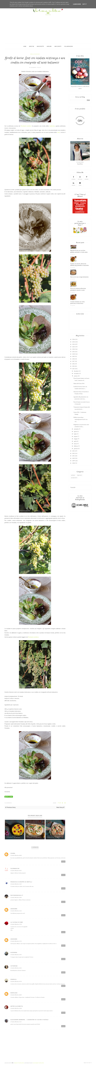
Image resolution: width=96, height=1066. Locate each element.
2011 (73, 456)
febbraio (76, 446)
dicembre (76, 371)
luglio (75, 434)
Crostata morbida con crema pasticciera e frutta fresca (77, 302)
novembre (76, 373)
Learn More (77, 4)
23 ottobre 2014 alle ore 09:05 (16, 855)
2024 (73, 344)
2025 (73, 342)
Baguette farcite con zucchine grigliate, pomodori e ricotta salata (79, 251)
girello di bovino (35, 54)
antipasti (73, 475)
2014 (73, 369)
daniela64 (13, 993)
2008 (73, 463)
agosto (75, 431)
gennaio (76, 448)
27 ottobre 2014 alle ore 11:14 (15, 1022)
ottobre (75, 376)
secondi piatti (74, 477)
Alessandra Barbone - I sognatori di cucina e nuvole (29, 1019)
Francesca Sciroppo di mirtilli (21, 882)
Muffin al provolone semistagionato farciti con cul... (80, 419)
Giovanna (13, 952)
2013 (73, 451)
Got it (84, 4)
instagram (80, 179)
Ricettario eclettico (26, 126)
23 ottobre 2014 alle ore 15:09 (15, 897)
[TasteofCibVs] (80, 213)
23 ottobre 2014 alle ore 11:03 (15, 884)
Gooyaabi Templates (38, 1062)
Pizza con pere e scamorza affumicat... (33, 837)
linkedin (73, 185)
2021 (73, 351)
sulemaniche (14, 868)
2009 (73, 461)
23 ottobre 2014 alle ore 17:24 (15, 941)
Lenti (58, 132)
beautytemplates (19, 1062)
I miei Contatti (57, 46)
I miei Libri (49, 46)
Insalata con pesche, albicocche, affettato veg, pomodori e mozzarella (79, 264)
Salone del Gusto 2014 (79, 383)
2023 (73, 347)
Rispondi (63, 861)
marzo (75, 444)
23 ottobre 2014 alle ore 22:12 (15, 968)
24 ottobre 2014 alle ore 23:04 (16, 1008)
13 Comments (8, 802)
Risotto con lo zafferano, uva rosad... (13, 837)
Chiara (12, 853)
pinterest (87, 179)
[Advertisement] (48, 27)
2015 (73, 366)
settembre (76, 429)
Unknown (13, 908)
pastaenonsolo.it (16, 895)
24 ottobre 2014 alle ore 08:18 (15, 995)
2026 (73, 339)
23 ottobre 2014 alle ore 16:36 (15, 911)
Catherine (14, 966)
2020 (73, 354)
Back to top (87, 1062)
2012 (73, 453)
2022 (73, 349)
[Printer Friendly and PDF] (8, 797)
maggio (76, 439)
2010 (73, 458)
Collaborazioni (68, 46)
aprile (75, 441)
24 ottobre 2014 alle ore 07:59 (16, 981)
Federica (13, 979)
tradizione (52, 126)
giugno (75, 436)
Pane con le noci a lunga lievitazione (79, 277)
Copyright (72, 487)
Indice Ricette (40, 46)
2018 (73, 359)
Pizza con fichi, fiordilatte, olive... (53, 837)
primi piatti (79, 475)
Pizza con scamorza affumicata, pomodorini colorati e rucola (78, 289)
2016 (73, 364)
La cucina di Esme (16, 922)
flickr (80, 185)
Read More (80, 164)
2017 (73, 361)
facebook (73, 179)
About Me (31, 46)
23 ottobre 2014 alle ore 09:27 (16, 870)
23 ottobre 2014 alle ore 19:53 (15, 954)
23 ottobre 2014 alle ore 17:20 (15, 924)
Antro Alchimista (16, 1006)
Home (24, 46)
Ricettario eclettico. (33, 637)
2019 (73, 356)
